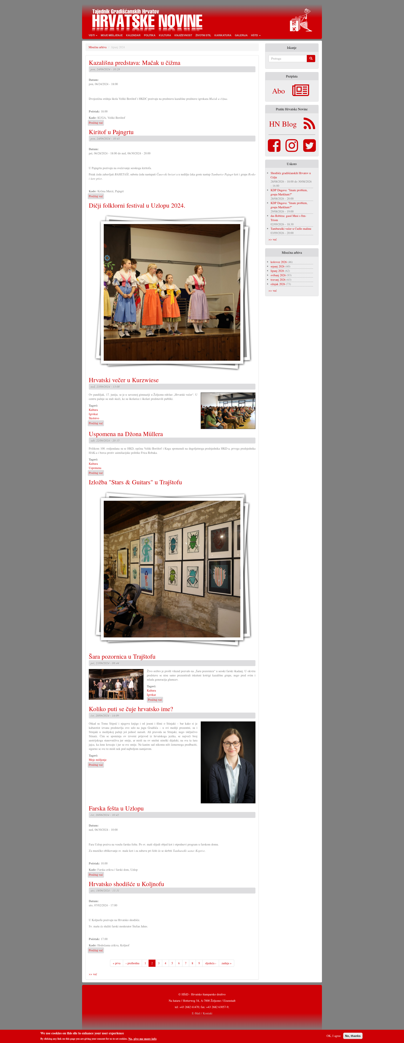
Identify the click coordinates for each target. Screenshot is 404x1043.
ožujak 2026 (278, 284)
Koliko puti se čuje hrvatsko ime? (131, 708)
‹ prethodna (132, 963)
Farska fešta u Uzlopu (116, 808)
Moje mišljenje (112, 35)
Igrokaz (93, 414)
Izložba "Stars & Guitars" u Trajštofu (135, 482)
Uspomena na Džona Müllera (126, 433)
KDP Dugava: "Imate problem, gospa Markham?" (289, 192)
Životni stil (203, 35)
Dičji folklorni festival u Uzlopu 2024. (137, 205)
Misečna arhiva (97, 47)
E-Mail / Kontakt (202, 1013)
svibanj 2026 (278, 275)
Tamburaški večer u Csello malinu (291, 229)
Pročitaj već (96, 123)
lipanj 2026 (277, 271)
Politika (149, 35)
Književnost (183, 35)
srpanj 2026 (277, 266)
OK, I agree (334, 1036)
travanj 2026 (278, 280)
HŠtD (255, 35)
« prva (116, 963)
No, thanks (353, 1036)
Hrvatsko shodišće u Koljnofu (126, 883)
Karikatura (222, 35)
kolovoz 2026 (279, 262)
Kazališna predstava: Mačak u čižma (134, 62)
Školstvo (94, 418)
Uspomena (95, 468)
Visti (92, 35)
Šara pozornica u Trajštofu (122, 656)
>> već (93, 974)
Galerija (241, 35)
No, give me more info (142, 1038)
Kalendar (133, 35)
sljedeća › (210, 963)
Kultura (165, 35)
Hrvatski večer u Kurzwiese (124, 379)
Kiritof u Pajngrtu (111, 131)
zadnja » (226, 963)
